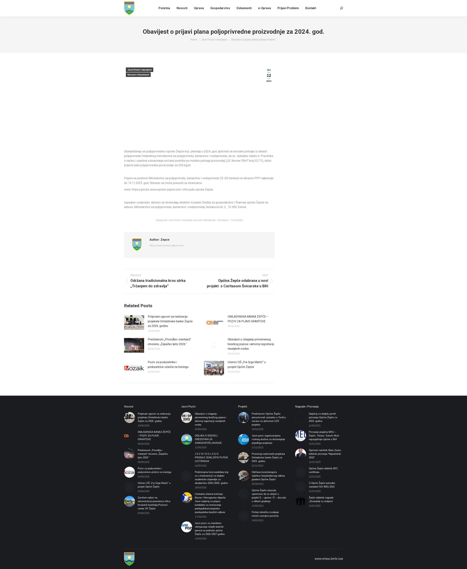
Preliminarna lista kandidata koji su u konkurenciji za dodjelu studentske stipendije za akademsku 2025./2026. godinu (211, 477)
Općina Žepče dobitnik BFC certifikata (323, 470)
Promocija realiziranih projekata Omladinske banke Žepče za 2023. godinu (268, 458)
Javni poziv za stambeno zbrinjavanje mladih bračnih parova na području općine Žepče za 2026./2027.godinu (210, 528)
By (223, 220)
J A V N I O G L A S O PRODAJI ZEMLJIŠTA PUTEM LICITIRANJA (211, 458)
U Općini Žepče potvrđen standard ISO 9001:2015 (322, 485)
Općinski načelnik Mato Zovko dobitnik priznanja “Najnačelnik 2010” (325, 454)
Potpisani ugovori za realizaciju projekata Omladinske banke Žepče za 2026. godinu (170, 321)
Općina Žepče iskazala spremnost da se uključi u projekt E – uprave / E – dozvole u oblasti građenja (269, 496)
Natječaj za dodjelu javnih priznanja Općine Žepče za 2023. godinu (323, 417)
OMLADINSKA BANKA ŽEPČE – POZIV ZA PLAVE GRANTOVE (248, 319)
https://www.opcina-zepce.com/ (167, 245)
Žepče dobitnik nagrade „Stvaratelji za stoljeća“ (321, 499)
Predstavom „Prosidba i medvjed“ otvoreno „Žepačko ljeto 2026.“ (169, 342)
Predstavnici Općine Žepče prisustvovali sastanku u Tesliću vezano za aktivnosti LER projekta (269, 419)
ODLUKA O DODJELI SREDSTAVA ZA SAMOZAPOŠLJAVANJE (208, 439)
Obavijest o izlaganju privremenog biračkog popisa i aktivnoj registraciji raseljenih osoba (251, 344)
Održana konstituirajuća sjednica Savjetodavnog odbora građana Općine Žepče (268, 476)
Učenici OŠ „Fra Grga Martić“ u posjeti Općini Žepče (247, 364)
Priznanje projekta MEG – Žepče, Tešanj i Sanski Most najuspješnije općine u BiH (324, 436)
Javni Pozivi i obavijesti (140, 70)
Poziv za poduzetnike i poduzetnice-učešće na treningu (168, 364)
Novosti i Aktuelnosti (138, 74)
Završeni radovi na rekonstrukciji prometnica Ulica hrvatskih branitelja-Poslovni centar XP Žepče (154, 503)
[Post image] (134, 322)
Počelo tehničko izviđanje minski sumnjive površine (265, 514)
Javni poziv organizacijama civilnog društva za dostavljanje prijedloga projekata (268, 439)
